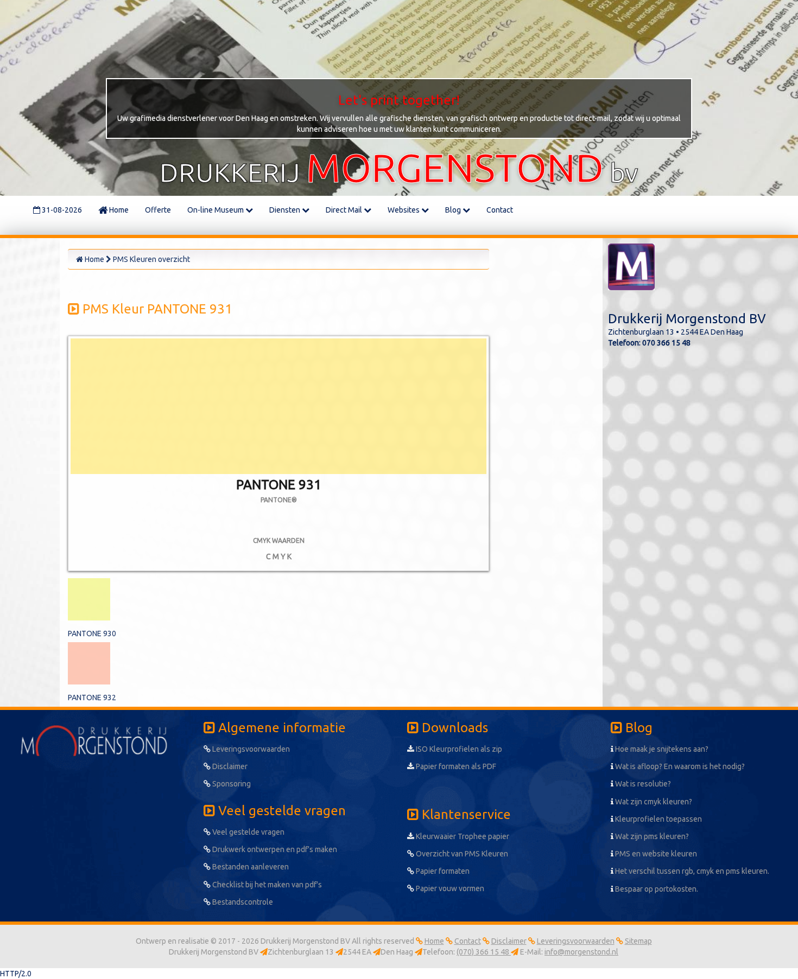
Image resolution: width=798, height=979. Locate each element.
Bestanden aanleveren (250, 866)
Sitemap (638, 941)
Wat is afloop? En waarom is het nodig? (679, 766)
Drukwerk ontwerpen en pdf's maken (274, 849)
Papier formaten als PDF (455, 766)
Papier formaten (442, 871)
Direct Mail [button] (345, 210)
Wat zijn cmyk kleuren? (652, 801)
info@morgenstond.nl (581, 952)
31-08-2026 (61, 210)
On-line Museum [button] (216, 210)
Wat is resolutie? (642, 783)
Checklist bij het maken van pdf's (266, 884)
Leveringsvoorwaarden (250, 749)
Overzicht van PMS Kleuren (461, 853)
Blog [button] (454, 210)
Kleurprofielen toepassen (657, 819)
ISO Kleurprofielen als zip (458, 749)
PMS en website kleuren (655, 853)
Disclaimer (229, 766)
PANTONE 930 (92, 633)
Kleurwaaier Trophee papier (461, 836)
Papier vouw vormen (449, 888)
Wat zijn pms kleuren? (651, 836)
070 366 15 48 (666, 342)
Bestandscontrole (242, 902)
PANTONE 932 (92, 697)
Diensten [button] (285, 210)
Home (118, 210)
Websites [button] (404, 210)
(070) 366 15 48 (484, 952)
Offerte (158, 210)
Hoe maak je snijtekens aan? (660, 749)
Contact (499, 210)
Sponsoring (231, 783)
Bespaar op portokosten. (655, 889)
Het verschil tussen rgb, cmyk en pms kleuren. (691, 871)
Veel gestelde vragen (247, 832)
